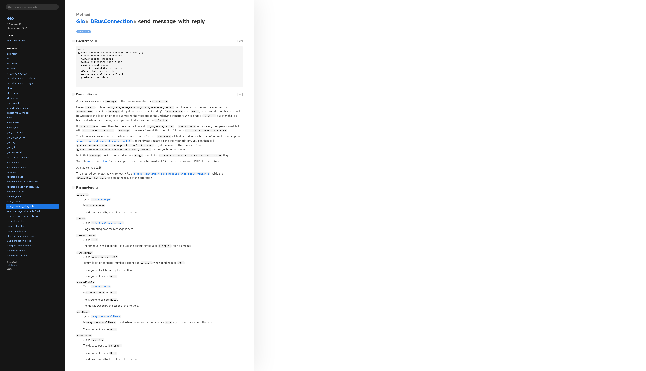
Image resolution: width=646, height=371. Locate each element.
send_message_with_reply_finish (24, 211)
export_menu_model (18, 112)
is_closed (11, 171)
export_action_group (18, 107)
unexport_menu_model (19, 245)
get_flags (11, 142)
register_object (15, 176)
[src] (240, 41)
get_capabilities (15, 132)
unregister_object (16, 250)
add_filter (12, 53)
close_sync (12, 98)
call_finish (12, 63)
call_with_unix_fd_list (17, 73)
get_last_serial (14, 152)
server (91, 161)
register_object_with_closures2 (23, 186)
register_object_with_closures (22, 181)
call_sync (11, 68)
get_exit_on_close (16, 137)
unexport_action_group (19, 240)
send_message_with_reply (20, 206)
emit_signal (13, 103)
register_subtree (15, 191)
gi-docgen (12, 265)
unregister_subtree (17, 255)
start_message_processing (20, 235)
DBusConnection (16, 40)
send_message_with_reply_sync (23, 216)
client (104, 161)
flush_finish (13, 122)
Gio (10, 18)
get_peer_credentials (18, 157)
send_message (14, 201)
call (8, 58)
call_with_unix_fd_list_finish (21, 78)
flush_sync (12, 127)
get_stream (13, 162)
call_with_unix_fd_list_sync (20, 83)
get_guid (11, 147)
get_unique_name (16, 167)
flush (9, 117)
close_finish (13, 93)
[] (74, 40)
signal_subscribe (15, 226)
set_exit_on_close (16, 221)
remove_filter (14, 196)
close (9, 88)
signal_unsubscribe (17, 231)
